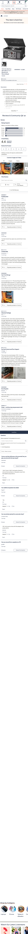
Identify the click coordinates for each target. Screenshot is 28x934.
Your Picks (7, 8)
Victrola (3, 75)
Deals (2, 8)
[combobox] (12, 6)
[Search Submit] (25, 6)
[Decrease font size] (26, 84)
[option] (14, 12)
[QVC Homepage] (1, 16)
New (13, 8)
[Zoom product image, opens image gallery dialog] (2, 59)
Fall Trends (18, 8)
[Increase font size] (24, 84)
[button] (3, 3)
